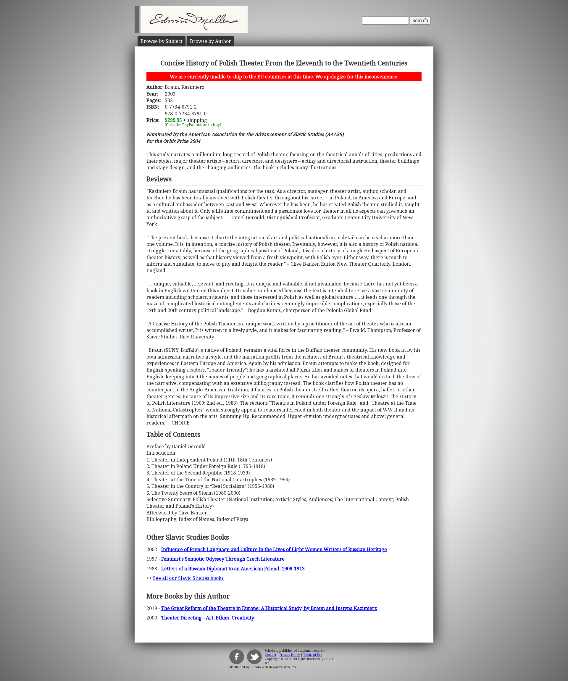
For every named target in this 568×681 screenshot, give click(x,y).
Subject (162, 41)
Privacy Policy (290, 655)
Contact (270, 655)
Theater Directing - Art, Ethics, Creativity (207, 617)
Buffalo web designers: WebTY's (273, 667)
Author (210, 41)
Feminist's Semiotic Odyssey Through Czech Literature (223, 559)
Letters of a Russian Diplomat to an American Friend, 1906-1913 (233, 568)
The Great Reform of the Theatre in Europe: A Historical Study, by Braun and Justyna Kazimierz (269, 608)
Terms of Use (312, 655)
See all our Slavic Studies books (188, 578)
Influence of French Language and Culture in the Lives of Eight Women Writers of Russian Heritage (274, 549)
